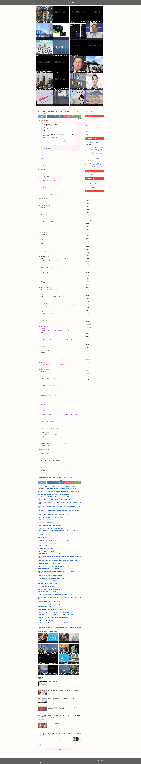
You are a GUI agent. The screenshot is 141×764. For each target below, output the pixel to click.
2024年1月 (88, 284)
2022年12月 (88, 321)
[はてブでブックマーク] (59, 116)
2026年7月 (88, 197)
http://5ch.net (46, 148)
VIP (86, 119)
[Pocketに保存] (68, 116)
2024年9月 (88, 261)
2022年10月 (88, 327)
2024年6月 (88, 269)
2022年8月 (88, 333)
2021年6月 (88, 373)
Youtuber (43, 477)
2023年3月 (88, 313)
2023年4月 (88, 310)
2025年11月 (88, 220)
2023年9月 (88, 295)
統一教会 (69, 477)
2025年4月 (88, 241)
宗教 (54, 477)
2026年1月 (88, 215)
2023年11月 (88, 290)
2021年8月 (88, 367)
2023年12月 (88, 287)
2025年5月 (88, 238)
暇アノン (61, 477)
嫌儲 (39, 477)
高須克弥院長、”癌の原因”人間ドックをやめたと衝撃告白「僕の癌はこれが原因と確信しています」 (94, 149)
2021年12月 (88, 356)
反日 (47, 477)
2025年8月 (88, 229)
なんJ (87, 125)
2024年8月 (88, 264)
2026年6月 (88, 200)
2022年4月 (88, 344)
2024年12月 (88, 252)
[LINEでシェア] (77, 116)
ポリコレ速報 (91, 187)
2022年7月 (88, 336)
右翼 (50, 477)
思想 (57, 477)
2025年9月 (88, 226)
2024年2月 (88, 281)
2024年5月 (88, 272)
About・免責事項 (101, 760)
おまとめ (90, 174)
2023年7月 (88, 301)
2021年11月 (88, 359)
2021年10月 (88, 362)
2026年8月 (88, 195)
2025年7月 (88, 232)
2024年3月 (88, 278)
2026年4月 (88, 206)
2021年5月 (88, 376)
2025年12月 (88, 218)
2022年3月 (88, 347)
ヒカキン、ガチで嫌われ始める (92, 153)
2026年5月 (88, 203)
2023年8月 (88, 298)
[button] (102, 111)
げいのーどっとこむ (92, 181)
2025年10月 (88, 223)
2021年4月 (88, 379)
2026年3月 (88, 209)
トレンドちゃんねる (92, 183)
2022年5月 (88, 341)
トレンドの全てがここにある (94, 185)
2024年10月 (88, 258)
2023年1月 (88, 318)
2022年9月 (88, 330)
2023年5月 (88, 307)
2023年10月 (88, 293)
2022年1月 (88, 353)
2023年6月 (88, 304)
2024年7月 (88, 267)
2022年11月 (88, 324)
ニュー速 (88, 128)
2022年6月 (88, 339)
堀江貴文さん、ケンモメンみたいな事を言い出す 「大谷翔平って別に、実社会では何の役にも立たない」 (94, 165)
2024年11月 (88, 255)
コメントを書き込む (60, 749)
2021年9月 (88, 365)
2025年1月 (88, 249)
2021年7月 (88, 370)
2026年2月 (88, 212)
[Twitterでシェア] (42, 116)
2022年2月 (88, 350)
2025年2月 (88, 246)
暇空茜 (65, 477)
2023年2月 (88, 316)
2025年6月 (88, 235)
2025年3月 (88, 244)
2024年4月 (88, 275)
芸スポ (87, 134)
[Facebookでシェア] (51, 116)
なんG (87, 122)
